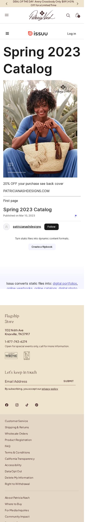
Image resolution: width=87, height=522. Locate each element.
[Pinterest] (36, 405)
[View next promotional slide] (77, 3)
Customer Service (16, 421)
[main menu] (6, 15)
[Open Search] (68, 15)
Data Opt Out (13, 471)
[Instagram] (17, 405)
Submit (69, 381)
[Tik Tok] (27, 405)
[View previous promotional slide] (6, 3)
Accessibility (13, 465)
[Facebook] (7, 405)
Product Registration (18, 439)
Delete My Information (19, 477)
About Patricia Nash (17, 497)
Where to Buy (13, 504)
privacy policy (50, 388)
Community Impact (17, 516)
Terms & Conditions (17, 452)
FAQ (7, 446)
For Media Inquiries (17, 510)
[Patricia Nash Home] (42, 15)
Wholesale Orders (16, 433)
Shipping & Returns (17, 427)
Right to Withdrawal (17, 483)
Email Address (16, 381)
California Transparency (20, 458)
